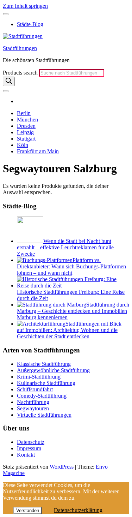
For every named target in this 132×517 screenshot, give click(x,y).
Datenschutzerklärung (78, 510)
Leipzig (25, 132)
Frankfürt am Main (38, 151)
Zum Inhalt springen (25, 6)
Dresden (26, 126)
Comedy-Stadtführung (42, 396)
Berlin (24, 113)
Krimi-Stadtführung (39, 377)
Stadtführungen (20, 48)
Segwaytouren (33, 408)
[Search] (9, 81)
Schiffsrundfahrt (35, 389)
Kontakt (26, 455)
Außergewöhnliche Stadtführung (53, 370)
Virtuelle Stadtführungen (44, 415)
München (27, 120)
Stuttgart (26, 139)
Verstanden (27, 510)
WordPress (62, 467)
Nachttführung (33, 402)
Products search (21, 73)
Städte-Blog (30, 24)
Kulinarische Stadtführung (46, 383)
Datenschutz (30, 442)
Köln (22, 145)
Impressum (29, 448)
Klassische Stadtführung (44, 364)
